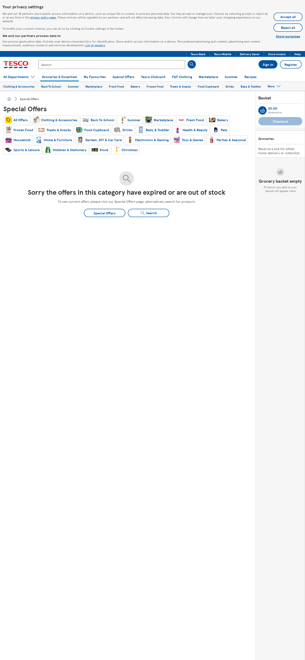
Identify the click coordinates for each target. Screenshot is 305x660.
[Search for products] (192, 64)
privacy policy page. (43, 17)
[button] (198, 54)
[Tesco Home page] (15, 64)
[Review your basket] (262, 110)
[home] (9, 98)
